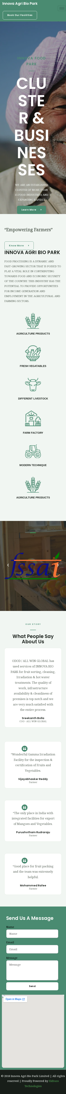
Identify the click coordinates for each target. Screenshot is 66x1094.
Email (10, 942)
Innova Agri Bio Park (20, 3)
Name (10, 927)
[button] (20, 15)
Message (11, 958)
